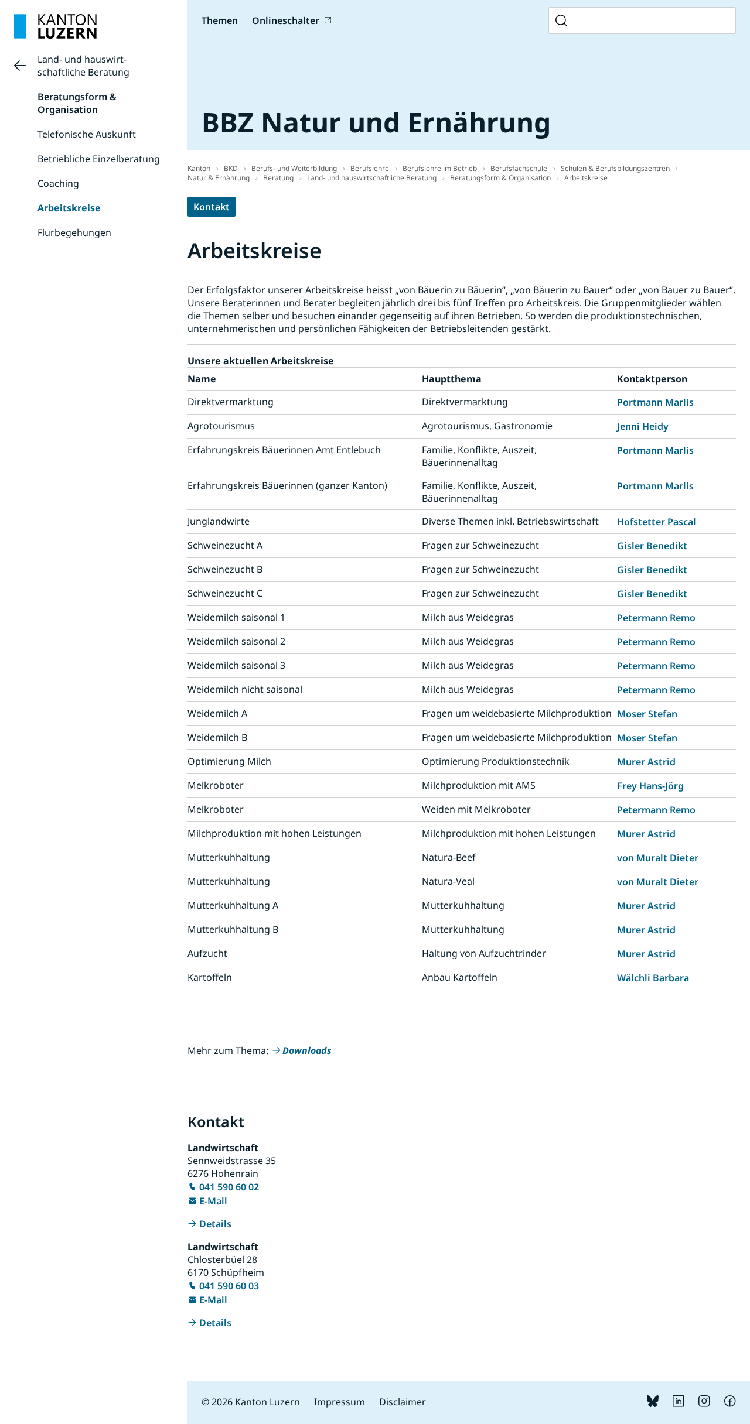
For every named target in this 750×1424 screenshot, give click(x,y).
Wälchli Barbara (653, 977)
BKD (231, 168)
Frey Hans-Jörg (650, 785)
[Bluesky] (653, 1403)
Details (215, 1223)
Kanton (199, 168)
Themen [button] (220, 20)
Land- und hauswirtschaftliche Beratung (83, 65)
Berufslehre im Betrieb (440, 168)
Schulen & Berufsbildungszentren (615, 168)
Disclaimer (402, 1401)
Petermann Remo (656, 617)
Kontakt (211, 206)
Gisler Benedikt (652, 545)
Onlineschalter (285, 20)
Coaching (58, 183)
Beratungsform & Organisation (77, 103)
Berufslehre (369, 168)
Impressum (339, 1401)
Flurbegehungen (74, 232)
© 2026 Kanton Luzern (251, 1401)
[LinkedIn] (678, 1403)
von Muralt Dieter (657, 857)
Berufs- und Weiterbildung (294, 168)
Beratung (278, 178)
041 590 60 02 (229, 1186)
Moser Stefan (647, 713)
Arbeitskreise (69, 207)
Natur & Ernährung (219, 178)
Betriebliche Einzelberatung (99, 158)
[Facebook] (730, 1403)
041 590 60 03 (229, 1285)
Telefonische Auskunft (87, 134)
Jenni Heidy (643, 426)
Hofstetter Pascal (656, 521)
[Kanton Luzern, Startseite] (55, 26)
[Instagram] (704, 1403)
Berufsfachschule (518, 168)
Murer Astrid (646, 761)
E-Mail (213, 1200)
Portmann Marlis (655, 402)
